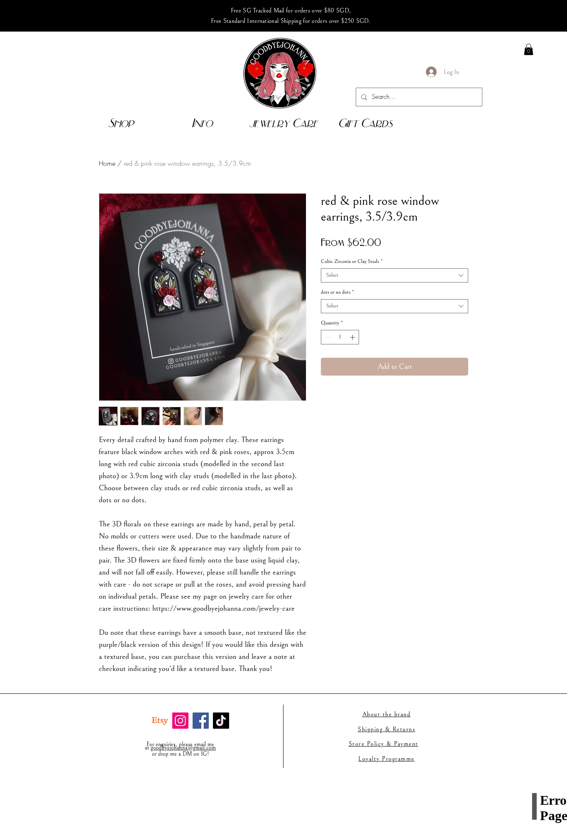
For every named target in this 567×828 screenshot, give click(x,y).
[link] (528, 49)
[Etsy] (160, 721)
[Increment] (353, 337)
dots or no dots (337, 292)
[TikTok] (221, 721)
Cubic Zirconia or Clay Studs (351, 261)
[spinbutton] (340, 337)
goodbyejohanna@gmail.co (181, 747)
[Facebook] (201, 721)
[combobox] (394, 275)
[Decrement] (327, 337)
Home (107, 163)
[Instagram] (180, 721)
